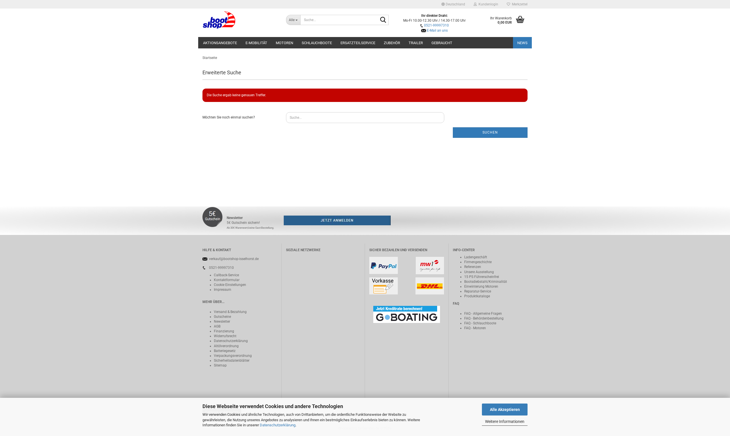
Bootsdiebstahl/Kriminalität (485, 282)
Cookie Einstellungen (230, 285)
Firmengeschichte (478, 262)
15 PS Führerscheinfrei (481, 277)
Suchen (490, 132)
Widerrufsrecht (225, 336)
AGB (217, 326)
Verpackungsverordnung (233, 356)
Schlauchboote (317, 43)
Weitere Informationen (504, 421)
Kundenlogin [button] (487, 4)
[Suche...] (383, 20)
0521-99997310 (436, 25)
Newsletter (222, 322)
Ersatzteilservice (357, 43)
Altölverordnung (226, 346)
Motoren (284, 43)
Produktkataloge (477, 296)
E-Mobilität (256, 43)
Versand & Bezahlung (230, 312)
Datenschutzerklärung (277, 425)
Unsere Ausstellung (479, 272)
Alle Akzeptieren (505, 409)
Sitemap (220, 365)
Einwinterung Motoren (481, 286)
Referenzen (472, 267)
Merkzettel (519, 4)
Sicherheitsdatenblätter (232, 361)
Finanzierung (224, 331)
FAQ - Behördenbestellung (484, 318)
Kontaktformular (227, 280)
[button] (453, 4)
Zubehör (392, 43)
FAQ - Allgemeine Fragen (483, 314)
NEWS (522, 43)
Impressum (222, 290)
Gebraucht (441, 43)
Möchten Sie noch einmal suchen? (228, 117)
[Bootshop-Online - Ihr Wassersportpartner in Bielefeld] (239, 20)
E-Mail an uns (437, 30)
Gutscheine (222, 317)
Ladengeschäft (475, 257)
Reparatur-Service (477, 291)
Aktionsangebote (220, 43)
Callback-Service (226, 275)
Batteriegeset (224, 351)
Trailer (416, 43)
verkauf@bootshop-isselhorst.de (234, 259)
